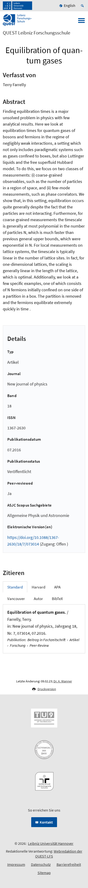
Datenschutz (41, 864)
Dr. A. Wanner (63, 681)
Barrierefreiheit (69, 864)
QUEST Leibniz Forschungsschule (36, 33)
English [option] (69, 5)
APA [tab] (57, 587)
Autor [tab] (38, 598)
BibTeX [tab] (57, 598)
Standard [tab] (15, 587)
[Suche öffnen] (83, 5)
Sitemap (44, 872)
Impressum (16, 864)
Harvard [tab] (38, 587)
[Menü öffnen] (81, 22)
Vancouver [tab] (16, 598)
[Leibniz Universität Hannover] (17, 5)
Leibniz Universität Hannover (50, 843)
